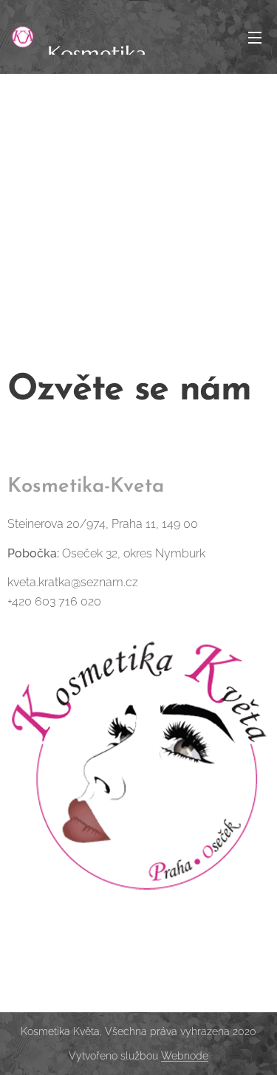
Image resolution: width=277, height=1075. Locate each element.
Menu (255, 37)
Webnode (184, 1056)
